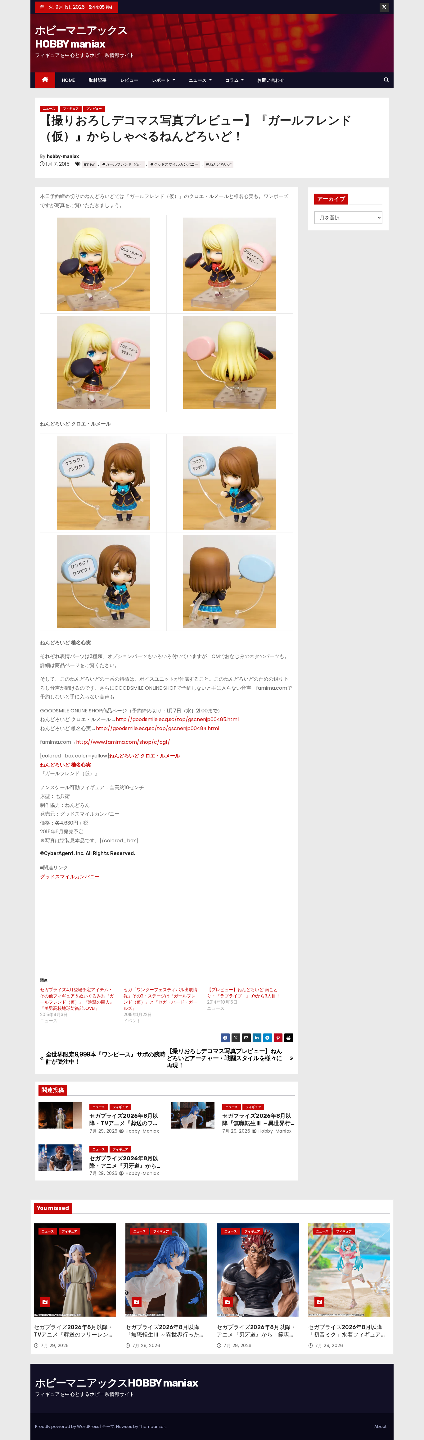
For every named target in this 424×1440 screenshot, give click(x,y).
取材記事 (98, 80)
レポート (162, 80)
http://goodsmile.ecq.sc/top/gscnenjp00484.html (157, 728)
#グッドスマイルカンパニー (174, 164)
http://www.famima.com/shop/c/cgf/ (123, 742)
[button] (386, 80)
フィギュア (71, 108)
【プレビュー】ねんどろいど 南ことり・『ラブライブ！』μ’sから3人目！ (243, 993)
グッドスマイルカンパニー (70, 876)
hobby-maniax (63, 156)
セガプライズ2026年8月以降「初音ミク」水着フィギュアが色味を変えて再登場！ (347, 1335)
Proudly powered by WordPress (67, 1426)
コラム (232, 80)
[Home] (45, 80)
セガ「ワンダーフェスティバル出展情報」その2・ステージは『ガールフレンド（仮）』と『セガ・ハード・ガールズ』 (160, 999)
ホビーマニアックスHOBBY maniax (116, 1383)
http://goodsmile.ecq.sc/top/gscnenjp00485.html (177, 719)
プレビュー (94, 108)
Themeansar (152, 1426)
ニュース (198, 80)
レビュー (129, 80)
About (380, 1426)
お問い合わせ (270, 80)
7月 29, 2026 (103, 1131)
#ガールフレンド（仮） (122, 164)
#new (89, 164)
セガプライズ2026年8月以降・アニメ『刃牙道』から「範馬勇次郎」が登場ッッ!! (124, 1166)
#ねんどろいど (219, 164)
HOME (68, 80)
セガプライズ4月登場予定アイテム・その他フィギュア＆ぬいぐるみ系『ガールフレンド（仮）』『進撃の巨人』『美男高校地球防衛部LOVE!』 (77, 999)
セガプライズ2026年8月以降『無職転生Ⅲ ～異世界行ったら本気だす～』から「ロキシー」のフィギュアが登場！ (165, 1338)
